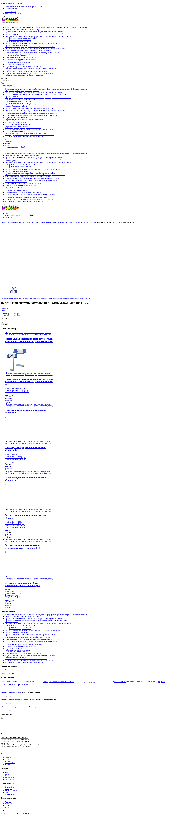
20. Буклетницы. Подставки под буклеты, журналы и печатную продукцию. (30, 68)
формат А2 (153, 682)
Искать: (7, 215)
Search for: (4, 78)
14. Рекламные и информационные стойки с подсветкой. (24, 57)
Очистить (4, 673)
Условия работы (10, 763)
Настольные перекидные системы (20, 40)
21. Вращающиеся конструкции (15, 70)
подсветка (86, 682)
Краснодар (8, 789)
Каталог (7, 761)
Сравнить (4, 310)
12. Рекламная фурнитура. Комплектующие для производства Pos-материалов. (31, 54)
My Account (8, 217)
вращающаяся (39, 682)
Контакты (8, 145)
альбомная (22, 682)
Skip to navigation (6, 3)
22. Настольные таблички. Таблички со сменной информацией (26, 71)
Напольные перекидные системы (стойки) (23, 38)
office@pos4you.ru (11, 8)
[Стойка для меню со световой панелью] (14, 700)
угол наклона (119, 681)
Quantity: (4, 322)
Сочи (6, 792)
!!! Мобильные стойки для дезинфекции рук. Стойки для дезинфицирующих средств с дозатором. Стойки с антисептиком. (46, 27)
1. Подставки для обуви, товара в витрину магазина (22, 29)
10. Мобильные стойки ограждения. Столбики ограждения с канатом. (28, 50)
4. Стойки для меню (11, 34)
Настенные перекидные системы (20, 41)
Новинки (8, 774)
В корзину (4, 324)
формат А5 (23, 684)
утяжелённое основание (134, 682)
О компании (9, 142)
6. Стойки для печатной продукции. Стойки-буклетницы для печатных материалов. (33, 43)
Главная (7, 140)
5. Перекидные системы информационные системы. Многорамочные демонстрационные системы (38, 36)
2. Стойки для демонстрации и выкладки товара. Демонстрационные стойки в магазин (34, 31)
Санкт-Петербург (10, 794)
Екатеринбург (9, 787)
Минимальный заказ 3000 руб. (15, 147)
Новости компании (11, 776)
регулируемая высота (96, 682)
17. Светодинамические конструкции (17, 63)
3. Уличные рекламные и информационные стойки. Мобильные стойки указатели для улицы (36, 33)
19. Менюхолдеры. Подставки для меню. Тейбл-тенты (23, 66)
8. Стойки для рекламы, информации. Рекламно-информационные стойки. (30, 47)
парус (81, 681)
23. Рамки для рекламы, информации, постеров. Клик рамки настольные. (29, 73)
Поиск (31, 215)
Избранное (4, 308)
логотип (77, 682)
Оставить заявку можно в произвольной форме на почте (23, 7)
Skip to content (17, 3)
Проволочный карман (9, 682)
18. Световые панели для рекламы (16, 64)
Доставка (8, 143)
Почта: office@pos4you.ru (13, 13)
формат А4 (10, 684)
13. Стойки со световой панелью (16, 55)
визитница (31, 682)
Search (7, 213)
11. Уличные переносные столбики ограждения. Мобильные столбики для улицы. (32, 52)
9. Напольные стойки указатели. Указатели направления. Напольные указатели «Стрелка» (35, 48)
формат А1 (146, 681)
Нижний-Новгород (11, 790)
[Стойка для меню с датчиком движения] (15, 707)
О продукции (9, 779)
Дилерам (8, 772)
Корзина (7, 805)
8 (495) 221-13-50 (10, 12)
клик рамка (48, 681)
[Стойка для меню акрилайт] (11, 692)
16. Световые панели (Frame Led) (16, 61)
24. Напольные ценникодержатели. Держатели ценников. (24, 75)
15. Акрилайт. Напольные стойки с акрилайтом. (21, 59)
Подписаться (24, 739)
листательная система (64, 681)
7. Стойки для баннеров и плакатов (16, 45)
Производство (9, 777)
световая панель (108, 682)
